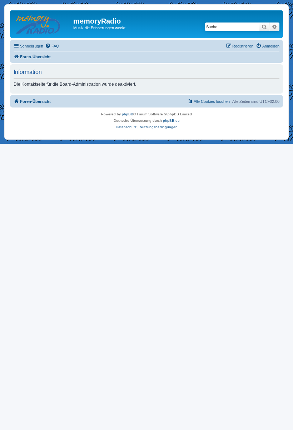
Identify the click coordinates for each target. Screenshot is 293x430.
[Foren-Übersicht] (42, 23)
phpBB (127, 114)
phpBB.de (171, 120)
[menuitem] (52, 46)
